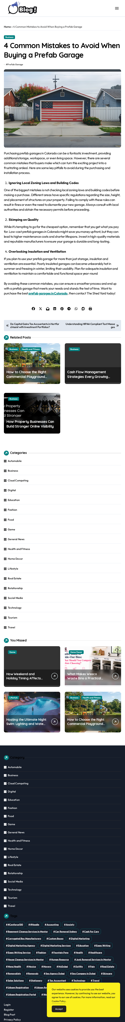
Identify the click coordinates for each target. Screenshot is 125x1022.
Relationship (15, 588)
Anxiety (70, 924)
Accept (59, 1008)
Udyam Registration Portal (22, 994)
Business (9, 37)
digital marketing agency (21, 945)
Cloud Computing (18, 480)
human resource (60, 959)
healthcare (96, 952)
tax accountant (57, 980)
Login (7, 1004)
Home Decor (15, 558)
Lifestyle (13, 568)
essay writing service (19, 952)
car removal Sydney (66, 931)
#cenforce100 (15, 924)
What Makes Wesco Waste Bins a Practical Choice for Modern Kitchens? (84, 680)
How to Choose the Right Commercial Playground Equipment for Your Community (31, 376)
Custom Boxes (55, 938)
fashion (42, 952)
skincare (107, 973)
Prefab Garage (15, 64)
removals (33, 973)
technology (79, 980)
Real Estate (14, 578)
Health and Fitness (31, 349)
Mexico (32, 966)
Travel (11, 627)
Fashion (12, 509)
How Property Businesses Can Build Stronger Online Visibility (30, 424)
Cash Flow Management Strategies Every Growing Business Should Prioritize (87, 376)
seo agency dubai (55, 973)
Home (7, 26)
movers (47, 966)
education (83, 945)
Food (11, 519)
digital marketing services (56, 945)
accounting (53, 924)
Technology (14, 607)
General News (16, 539)
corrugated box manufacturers (24, 938)
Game (11, 529)
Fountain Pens (60, 952)
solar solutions (16, 980)
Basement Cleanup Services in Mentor (28, 931)
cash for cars (91, 931)
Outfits (79, 966)
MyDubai (63, 966)
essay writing (103, 945)
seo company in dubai (84, 973)
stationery (36, 980)
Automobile (15, 461)
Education (14, 500)
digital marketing (80, 938)
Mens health (14, 966)
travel (96, 980)
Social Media (15, 598)
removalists (14, 973)
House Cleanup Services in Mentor (26, 959)
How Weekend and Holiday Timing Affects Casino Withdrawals (23, 678)
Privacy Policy (12, 1019)
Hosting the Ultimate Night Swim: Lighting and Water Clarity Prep (26, 723)
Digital (12, 490)
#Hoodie (34, 924)
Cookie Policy (59, 1001)
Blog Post (9, 1014)
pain (92, 966)
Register (9, 1009)
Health (79, 952)
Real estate (108, 966)
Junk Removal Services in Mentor (93, 959)
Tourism (12, 617)
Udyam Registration (18, 987)
